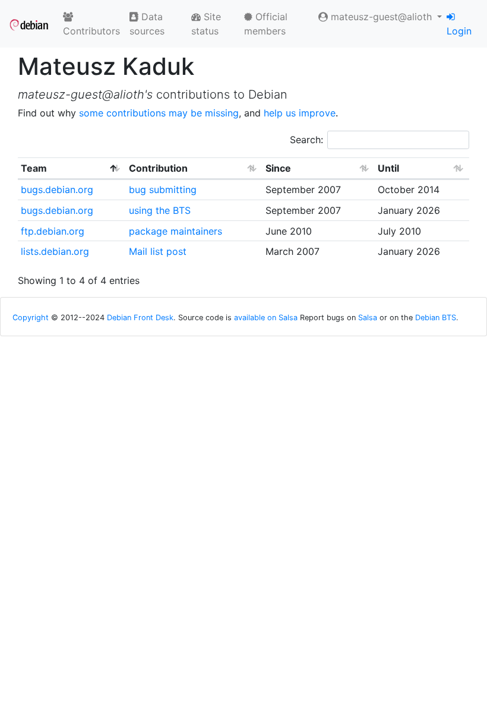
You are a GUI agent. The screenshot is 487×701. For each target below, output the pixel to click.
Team (34, 168)
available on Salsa (266, 317)
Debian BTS (435, 317)
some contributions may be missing (159, 113)
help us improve (300, 113)
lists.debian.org (55, 251)
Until (388, 168)
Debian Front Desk (140, 317)
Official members (265, 24)
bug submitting (163, 189)
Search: (306, 140)
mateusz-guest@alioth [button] (381, 17)
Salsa (367, 317)
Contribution (158, 168)
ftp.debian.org (52, 231)
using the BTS (160, 210)
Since (278, 168)
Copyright (30, 317)
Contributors (91, 31)
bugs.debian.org (57, 189)
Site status (206, 24)
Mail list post (157, 251)
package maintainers (175, 231)
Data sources (147, 24)
